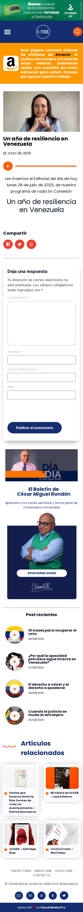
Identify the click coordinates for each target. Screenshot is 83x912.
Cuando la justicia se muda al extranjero (47, 713)
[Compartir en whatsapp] (31, 244)
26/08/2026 (36, 693)
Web (10, 386)
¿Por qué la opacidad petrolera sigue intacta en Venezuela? (52, 659)
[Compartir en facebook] (8, 244)
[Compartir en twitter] (19, 244)
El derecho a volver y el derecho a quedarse (48, 686)
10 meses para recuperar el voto (52, 632)
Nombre (15, 351)
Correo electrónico (24, 369)
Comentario (18, 297)
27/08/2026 (36, 667)
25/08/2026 (36, 720)
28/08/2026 (36, 639)
